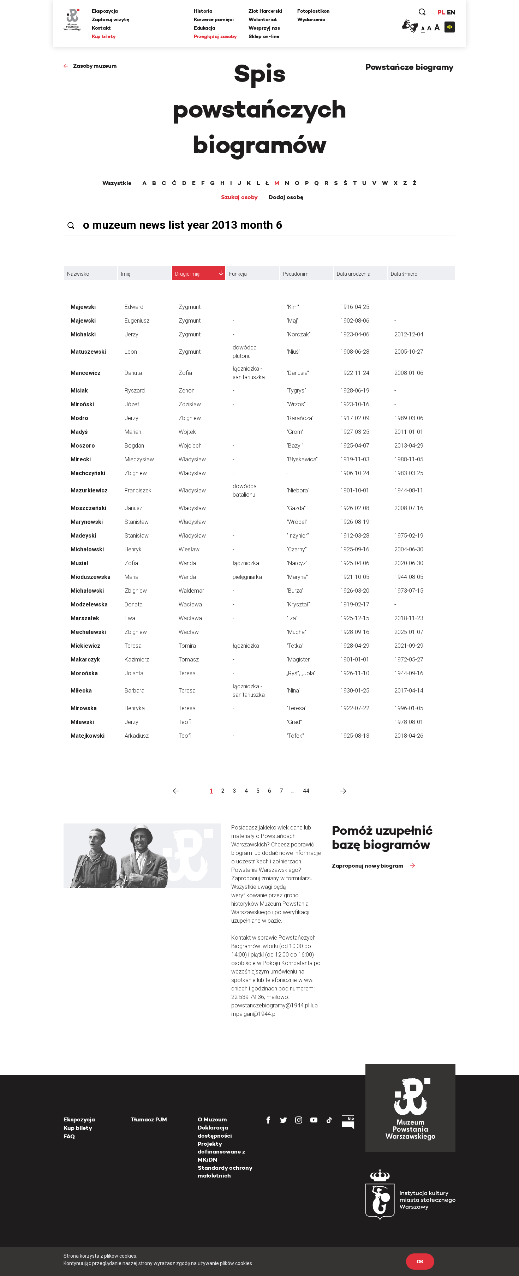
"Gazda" (296, 508)
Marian (133, 432)
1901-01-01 (354, 659)
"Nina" (293, 690)
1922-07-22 (354, 708)
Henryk (133, 549)
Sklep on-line (264, 36)
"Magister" (298, 659)
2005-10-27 (408, 351)
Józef (132, 404)
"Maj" (292, 320)
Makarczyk (85, 659)
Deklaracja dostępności (215, 1131)
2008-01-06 (408, 373)
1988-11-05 (408, 459)
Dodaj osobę (286, 197)
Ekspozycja (105, 11)
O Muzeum (212, 1119)
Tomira (187, 645)
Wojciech (190, 445)
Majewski (83, 307)
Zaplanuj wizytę (110, 19)
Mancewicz (86, 373)
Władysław (192, 459)
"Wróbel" (297, 522)
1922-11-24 (354, 373)
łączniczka (246, 563)
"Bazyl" (294, 445)
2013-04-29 (408, 445)
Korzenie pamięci (214, 19)
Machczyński (88, 473)
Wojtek (187, 432)
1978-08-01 (408, 722)
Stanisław (137, 522)
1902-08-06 (354, 320)
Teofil (185, 722)
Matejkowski (88, 735)
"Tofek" (295, 735)
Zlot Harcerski (265, 11)
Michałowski (87, 549)
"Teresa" (296, 708)
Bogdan (134, 445)
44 (306, 790)
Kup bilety (104, 36)
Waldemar (191, 590)
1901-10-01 (354, 490)
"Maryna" (297, 577)
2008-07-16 (408, 508)
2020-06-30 (408, 563)
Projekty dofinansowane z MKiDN (221, 1151)
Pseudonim (296, 274)
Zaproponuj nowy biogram (368, 865)
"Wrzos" (296, 404)
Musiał (79, 563)
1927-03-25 (354, 432)
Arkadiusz (137, 735)
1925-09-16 (354, 549)
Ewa (130, 618)
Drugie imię (187, 274)
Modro (79, 418)
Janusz (133, 508)
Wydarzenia (311, 19)
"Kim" (292, 307)
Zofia (185, 373)
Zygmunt (190, 307)
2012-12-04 (408, 334)
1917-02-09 (354, 418)
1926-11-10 (354, 673)
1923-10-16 (354, 404)
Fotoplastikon (313, 11)
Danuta (133, 373)
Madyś (79, 432)
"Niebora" (297, 490)
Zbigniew (190, 418)
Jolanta (134, 673)
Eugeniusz (137, 320)
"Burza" (295, 590)
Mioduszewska (91, 577)
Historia (203, 11)
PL (441, 12)
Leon (131, 351)
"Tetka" (294, 645)
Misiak (79, 390)
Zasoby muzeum (95, 66)
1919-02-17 (354, 604)
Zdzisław (190, 404)
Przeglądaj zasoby (215, 36)
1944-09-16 (408, 673)
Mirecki (81, 459)
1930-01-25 (354, 690)
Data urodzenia (353, 274)
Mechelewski (88, 632)
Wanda (187, 563)
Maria (131, 577)
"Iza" (291, 618)
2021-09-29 (408, 645)
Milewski (82, 722)
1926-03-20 (354, 590)
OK (420, 1261)
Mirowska (84, 708)
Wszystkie (116, 183)
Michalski (83, 334)
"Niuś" (293, 351)
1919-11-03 (354, 459)
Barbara (134, 690)
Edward (134, 307)
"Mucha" (296, 632)
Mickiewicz (85, 645)
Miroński (82, 404)
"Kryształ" (298, 604)
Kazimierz (137, 659)
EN (451, 12)
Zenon (187, 390)
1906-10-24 (354, 473)
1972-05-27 (408, 659)
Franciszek (138, 490)
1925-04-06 (354, 563)
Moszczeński (88, 508)
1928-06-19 (354, 390)
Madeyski (83, 535)
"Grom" (295, 432)
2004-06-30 (408, 549)
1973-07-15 (408, 590)
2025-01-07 (408, 632)
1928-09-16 (354, 632)
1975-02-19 (408, 535)
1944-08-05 (408, 577)
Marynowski (87, 522)
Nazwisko (78, 274)
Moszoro (83, 445)
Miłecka (81, 690)
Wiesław (189, 549)
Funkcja (238, 274)
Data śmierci (404, 274)
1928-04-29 (354, 645)
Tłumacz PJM (149, 1119)
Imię (125, 274)
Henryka (135, 708)
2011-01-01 (408, 432)
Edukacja (204, 28)
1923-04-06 (354, 334)
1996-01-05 (408, 708)
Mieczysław (139, 459)
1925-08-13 (354, 735)
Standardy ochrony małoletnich (225, 1171)
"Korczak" (298, 334)
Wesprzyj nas (264, 28)
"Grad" (294, 722)
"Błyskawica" (302, 459)
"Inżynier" (297, 535)
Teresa (133, 645)
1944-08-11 (408, 490)
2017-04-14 (408, 690)
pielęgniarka (247, 577)
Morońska (84, 673)
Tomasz (189, 659)
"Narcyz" (297, 563)
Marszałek (85, 618)
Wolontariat (263, 19)
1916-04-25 (354, 307)
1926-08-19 (354, 522)
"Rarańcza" (300, 418)
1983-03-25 (408, 473)
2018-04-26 (408, 735)
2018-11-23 (408, 618)
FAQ (69, 1136)
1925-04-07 (354, 445)
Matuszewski (88, 351)
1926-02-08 (354, 508)
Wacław (189, 632)
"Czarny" (296, 549)
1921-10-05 (354, 577)
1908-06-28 (354, 351)
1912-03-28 (354, 535)
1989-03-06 (408, 418)
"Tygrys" (296, 390)
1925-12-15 (354, 618)
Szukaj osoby (239, 197)
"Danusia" (297, 373)
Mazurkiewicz (89, 490)
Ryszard (135, 390)
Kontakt (101, 28)
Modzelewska (89, 604)
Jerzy (131, 334)
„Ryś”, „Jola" (301, 673)
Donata (134, 604)
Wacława (190, 604)
